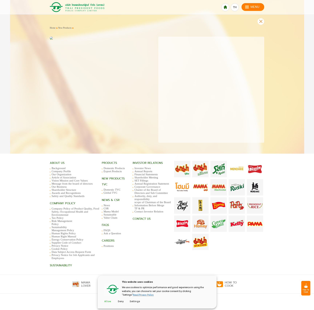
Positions (109, 245)
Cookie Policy (60, 248)
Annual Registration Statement (151, 183)
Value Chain (110, 217)
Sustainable (110, 214)
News (107, 205)
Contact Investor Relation (148, 211)
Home (53, 27)
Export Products (113, 171)
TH (235, 7)
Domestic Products (114, 168)
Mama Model (111, 211)
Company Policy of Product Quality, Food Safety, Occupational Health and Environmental (75, 211)
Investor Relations (148, 163)
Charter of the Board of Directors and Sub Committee (151, 191)
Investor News (142, 168)
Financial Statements (146, 174)
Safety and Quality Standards (68, 196)
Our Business (59, 186)
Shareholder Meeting (146, 177)
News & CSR (111, 200)
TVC (104, 184)
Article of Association (64, 177)
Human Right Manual (64, 236)
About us (57, 163)
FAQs (105, 225)
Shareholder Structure (64, 189)
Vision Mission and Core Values (70, 180)
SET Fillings (141, 180)
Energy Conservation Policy (67, 239)
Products (109, 163)
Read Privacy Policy (143, 294)
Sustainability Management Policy (63, 229)
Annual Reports (143, 171)
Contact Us (142, 219)
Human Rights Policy (64, 233)
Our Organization (61, 174)
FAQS (107, 230)
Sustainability (61, 265)
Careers (108, 240)
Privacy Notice (60, 245)
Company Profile (61, 171)
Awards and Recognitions (66, 192)
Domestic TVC (112, 189)
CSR (106, 208)
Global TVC (110, 192)
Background (59, 168)
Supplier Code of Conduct (66, 242)
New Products (65, 27)
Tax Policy (58, 217)
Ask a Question (112, 233)
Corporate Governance (147, 186)
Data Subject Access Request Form (71, 251)
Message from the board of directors (72, 183)
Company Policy (62, 203)
